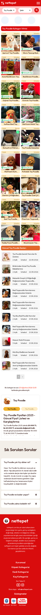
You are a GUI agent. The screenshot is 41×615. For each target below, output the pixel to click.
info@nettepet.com (25, 589)
